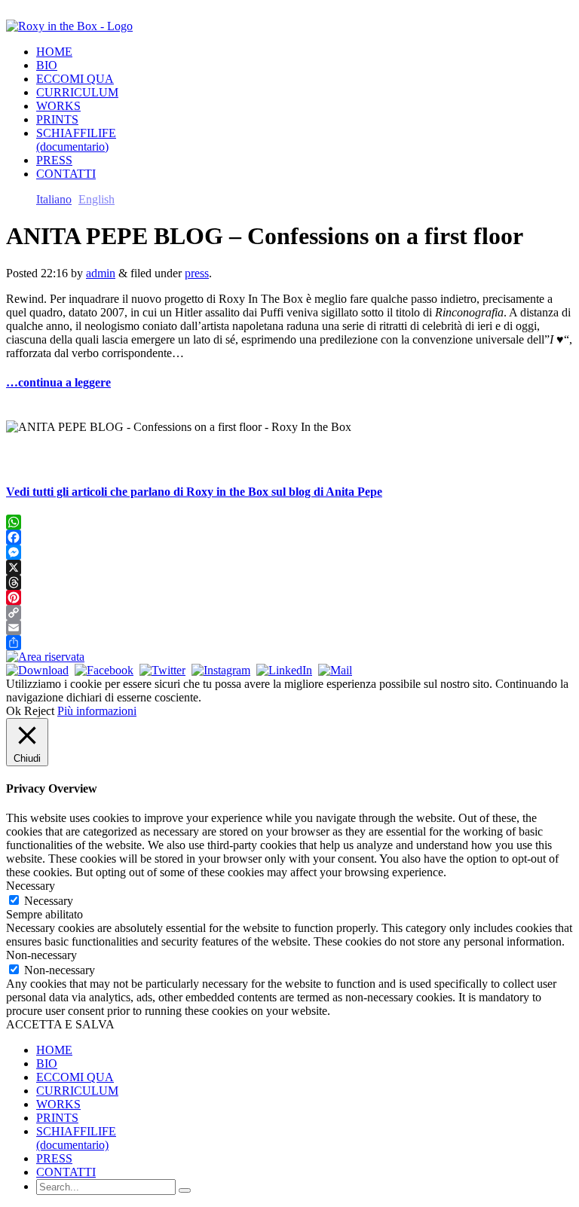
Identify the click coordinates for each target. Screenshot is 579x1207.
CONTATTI (66, 173)
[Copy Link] (289, 612)
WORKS (58, 105)
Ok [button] (13, 710)
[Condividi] (289, 642)
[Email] (289, 627)
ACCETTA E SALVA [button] (60, 1024)
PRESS (54, 160)
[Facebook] (289, 537)
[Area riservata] (45, 656)
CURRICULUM (77, 92)
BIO (46, 65)
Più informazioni (96, 710)
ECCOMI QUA (75, 78)
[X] (289, 567)
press (197, 273)
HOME (54, 51)
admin (100, 273)
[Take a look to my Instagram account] (220, 670)
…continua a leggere (58, 382)
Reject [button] (39, 710)
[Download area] (37, 670)
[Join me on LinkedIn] (284, 670)
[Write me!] (335, 670)
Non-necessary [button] (41, 955)
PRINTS (57, 119)
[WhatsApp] (289, 522)
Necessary (48, 900)
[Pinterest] (289, 597)
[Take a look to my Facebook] (104, 670)
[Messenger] (289, 552)
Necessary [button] (30, 885)
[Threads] (289, 582)
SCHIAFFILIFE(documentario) (76, 140)
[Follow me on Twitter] (162, 670)
